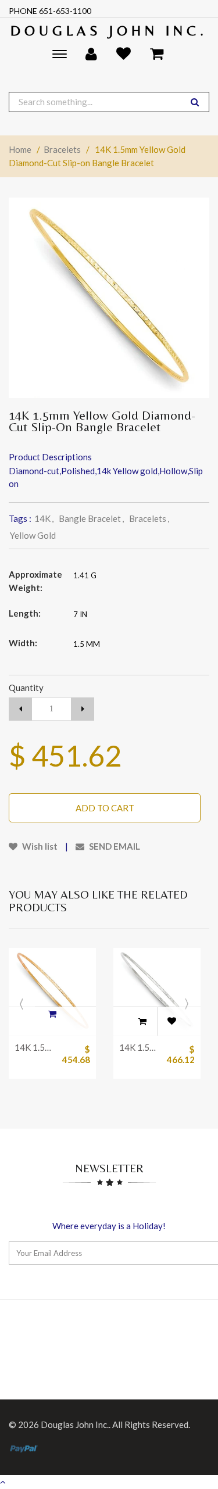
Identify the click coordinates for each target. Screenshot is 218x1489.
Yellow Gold (33, 535)
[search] (194, 102)
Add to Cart (105, 808)
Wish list (39, 846)
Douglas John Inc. (109, 30)
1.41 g (85, 575)
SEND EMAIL (113, 846)
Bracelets (62, 149)
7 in (80, 614)
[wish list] (171, 1021)
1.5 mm (86, 644)
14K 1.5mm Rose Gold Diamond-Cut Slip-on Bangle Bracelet (35, 1047)
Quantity (26, 687)
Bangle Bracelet (91, 518)
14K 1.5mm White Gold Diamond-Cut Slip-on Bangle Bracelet (139, 1047)
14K (43, 518)
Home (20, 149)
